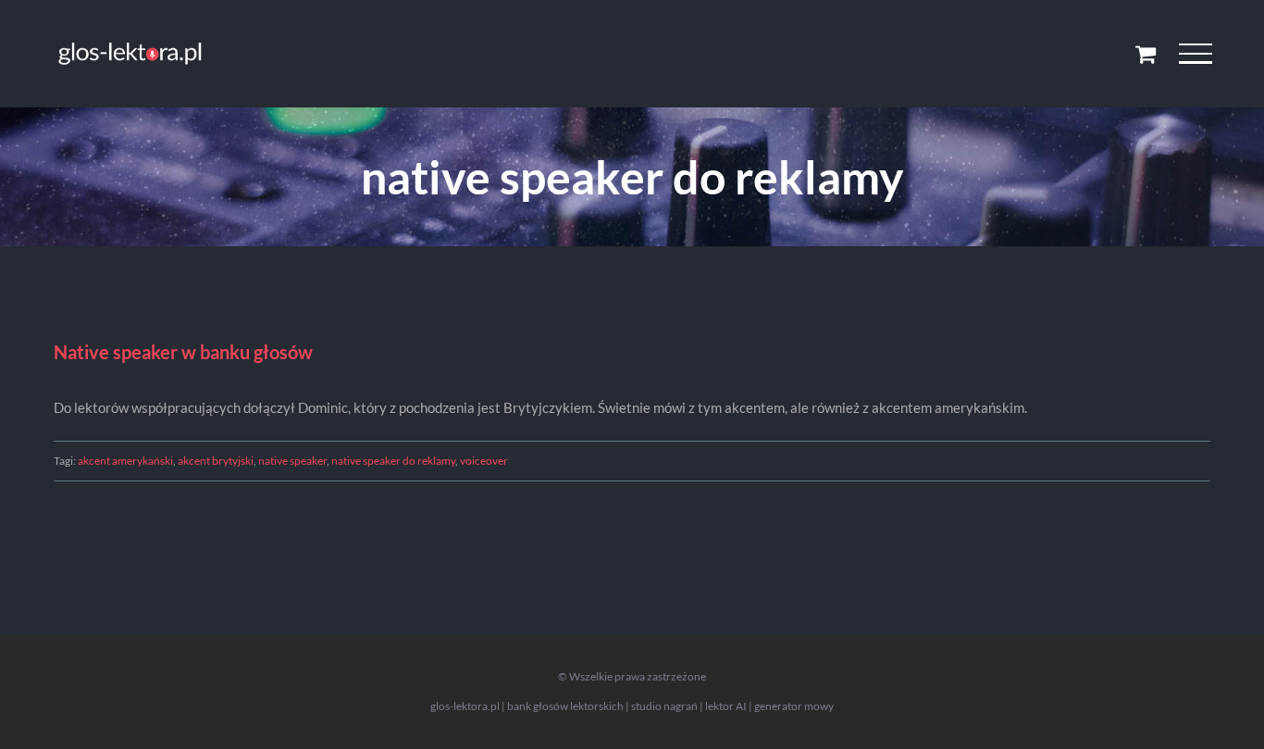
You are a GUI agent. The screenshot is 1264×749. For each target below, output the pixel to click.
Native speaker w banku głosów (183, 352)
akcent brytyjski (216, 461)
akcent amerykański (125, 461)
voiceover (484, 461)
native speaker (292, 461)
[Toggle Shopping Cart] (1145, 54)
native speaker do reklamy (393, 461)
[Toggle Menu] (1195, 54)
